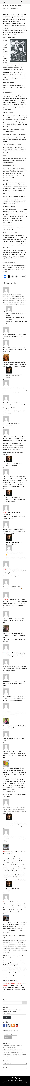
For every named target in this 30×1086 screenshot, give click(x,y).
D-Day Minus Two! (7, 1057)
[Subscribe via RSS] (13, 1025)
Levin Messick (6, 599)
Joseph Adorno (7, 652)
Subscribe (7, 1017)
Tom (4, 901)
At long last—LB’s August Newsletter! (12, 1050)
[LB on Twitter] (9, 1025)
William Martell (7, 851)
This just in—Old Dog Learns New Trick (13, 1052)
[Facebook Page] (5, 1025)
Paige (4, 512)
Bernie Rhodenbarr (15, 8)
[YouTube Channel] (17, 1025)
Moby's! (5, 569)
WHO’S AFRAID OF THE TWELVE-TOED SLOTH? (14, 1054)
